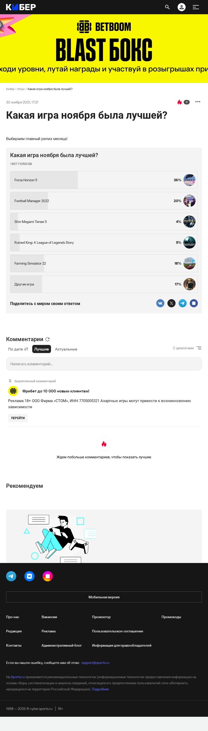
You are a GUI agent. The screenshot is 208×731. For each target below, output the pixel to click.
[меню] (196, 7)
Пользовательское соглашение (117, 631)
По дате (15, 349)
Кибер (10, 89)
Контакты (14, 645)
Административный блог (62, 645)
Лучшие (41, 349)
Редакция (14, 631)
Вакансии (49, 617)
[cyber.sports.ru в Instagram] (49, 577)
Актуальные (66, 349)
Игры (21, 89)
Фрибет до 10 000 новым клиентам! (56, 390)
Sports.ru (18, 677)
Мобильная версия (104, 597)
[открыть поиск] (167, 7)
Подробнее (100, 689)
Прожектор (101, 617)
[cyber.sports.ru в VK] (30, 577)
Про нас (12, 617)
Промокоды (171, 617)
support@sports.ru (95, 662)
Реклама (49, 631)
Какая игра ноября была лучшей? (50, 89)
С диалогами (183, 348)
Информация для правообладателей (121, 645)
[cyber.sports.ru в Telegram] (12, 577)
